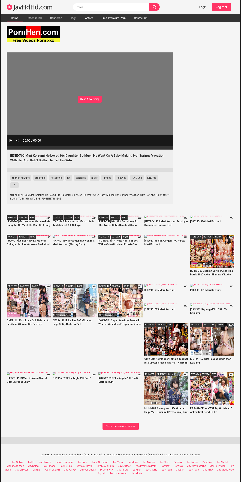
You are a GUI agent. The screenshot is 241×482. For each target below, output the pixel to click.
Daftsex (165, 466)
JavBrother (124, 466)
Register (221, 7)
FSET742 (115, 217)
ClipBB (36, 469)
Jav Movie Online (196, 466)
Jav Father (192, 462)
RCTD (218, 237)
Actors (89, 18)
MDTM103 (209, 324)
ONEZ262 (24, 286)
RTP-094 (195, 374)
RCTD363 (208, 237)
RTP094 (205, 374)
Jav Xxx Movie (84, 466)
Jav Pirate (122, 469)
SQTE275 (116, 237)
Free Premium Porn (114, 18)
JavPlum (164, 462)
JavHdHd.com (32, 7)
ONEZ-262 (12, 286)
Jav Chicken (22, 469)
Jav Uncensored (118, 473)
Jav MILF (208, 469)
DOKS (126, 286)
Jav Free (82, 462)
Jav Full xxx (66, 466)
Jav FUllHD (70, 469)
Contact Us (140, 18)
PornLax (178, 466)
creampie (40, 177)
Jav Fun (137, 469)
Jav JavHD (151, 469)
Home (14, 18)
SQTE (125, 237)
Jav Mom (117, 462)
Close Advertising (90, 99)
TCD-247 (57, 217)
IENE (14, 185)
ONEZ (35, 286)
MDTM (220, 324)
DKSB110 (70, 286)
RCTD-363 (196, 237)
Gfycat (101, 473)
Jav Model (222, 462)
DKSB (80, 286)
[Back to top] (229, 471)
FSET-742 (103, 217)
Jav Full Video (217, 466)
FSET (124, 217)
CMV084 (161, 324)
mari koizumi (22, 177)
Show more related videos (120, 426)
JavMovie (137, 473)
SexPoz (178, 462)
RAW (32, 237)
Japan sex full (52, 469)
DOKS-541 (104, 286)
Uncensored (34, 18)
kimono (107, 177)
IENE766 (151, 177)
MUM (170, 374)
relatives (121, 177)
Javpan (180, 469)
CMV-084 (149, 324)
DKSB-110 (58, 286)
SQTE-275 (104, 237)
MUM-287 (149, 374)
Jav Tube (194, 469)
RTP (214, 374)
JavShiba (33, 466)
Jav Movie (132, 462)
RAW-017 (12, 237)
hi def (94, 177)
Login (203, 7)
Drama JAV (106, 469)
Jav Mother (149, 462)
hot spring (56, 177)
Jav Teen (167, 469)
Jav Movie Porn (105, 466)
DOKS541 (116, 286)
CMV (170, 324)
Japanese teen (15, 466)
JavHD (31, 462)
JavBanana (49, 466)
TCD (77, 217)
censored (81, 177)
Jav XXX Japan (99, 462)
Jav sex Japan (88, 469)
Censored (56, 18)
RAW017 (23, 237)
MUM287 (161, 374)
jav (68, 177)
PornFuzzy (45, 462)
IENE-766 (137, 177)
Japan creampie (64, 462)
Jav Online (17, 462)
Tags (74, 18)
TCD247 (68, 217)
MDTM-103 (196, 324)
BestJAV (207, 462)
